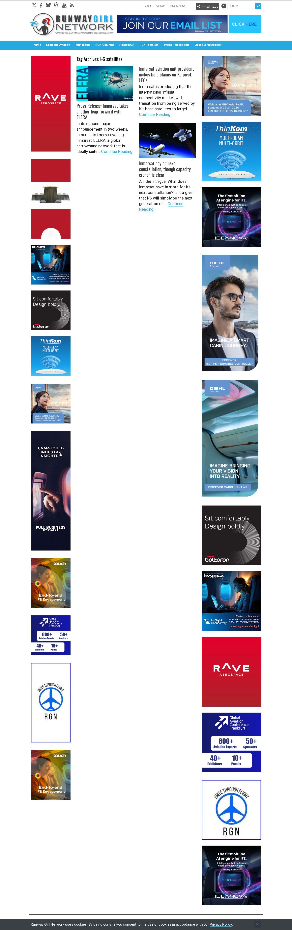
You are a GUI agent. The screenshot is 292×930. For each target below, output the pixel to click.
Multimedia (82, 45)
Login (148, 5)
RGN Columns (104, 45)
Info (223, 6)
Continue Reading (116, 151)
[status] (257, 924)
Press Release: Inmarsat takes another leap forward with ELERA (102, 111)
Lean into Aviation (58, 45)
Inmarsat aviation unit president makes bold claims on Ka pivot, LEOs (166, 74)
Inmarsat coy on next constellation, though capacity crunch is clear (165, 168)
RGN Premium (149, 45)
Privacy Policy (177, 5)
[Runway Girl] (72, 34)
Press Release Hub (177, 45)
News (37, 45)
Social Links (210, 7)
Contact (160, 5)
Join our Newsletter (208, 45)
